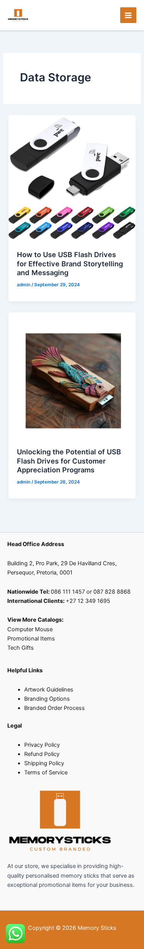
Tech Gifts (20, 647)
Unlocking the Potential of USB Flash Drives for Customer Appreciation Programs (69, 460)
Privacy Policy (42, 744)
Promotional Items (31, 638)
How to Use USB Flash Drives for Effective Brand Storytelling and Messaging (70, 263)
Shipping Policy (44, 763)
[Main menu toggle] (128, 15)
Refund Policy (42, 754)
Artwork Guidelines (48, 689)
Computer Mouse (30, 629)
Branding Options (47, 698)
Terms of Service (46, 772)
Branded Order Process (54, 708)
